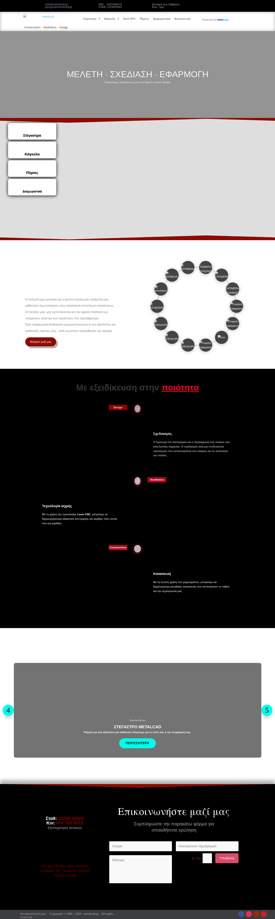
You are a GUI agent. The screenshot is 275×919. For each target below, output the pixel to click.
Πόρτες (144, 18)
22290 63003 (71, 818)
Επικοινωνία (183, 18)
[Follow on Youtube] (256, 914)
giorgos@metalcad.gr (58, 7)
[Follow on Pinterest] (264, 914)
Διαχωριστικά (161, 18)
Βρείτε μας (217, 5)
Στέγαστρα (89, 18)
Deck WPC (129, 18)
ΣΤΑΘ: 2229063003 (110, 7)
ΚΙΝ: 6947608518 (110, 4)
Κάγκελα (109, 18)
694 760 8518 (69, 822)
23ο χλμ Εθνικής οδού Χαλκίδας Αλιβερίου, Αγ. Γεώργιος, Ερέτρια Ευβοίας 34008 (64, 870)
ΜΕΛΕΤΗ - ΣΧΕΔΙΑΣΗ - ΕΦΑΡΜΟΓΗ (137, 74)
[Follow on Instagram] (249, 914)
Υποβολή (226, 858)
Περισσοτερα (137, 743)
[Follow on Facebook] (241, 914)
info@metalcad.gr (56, 4)
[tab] (32, 131)
